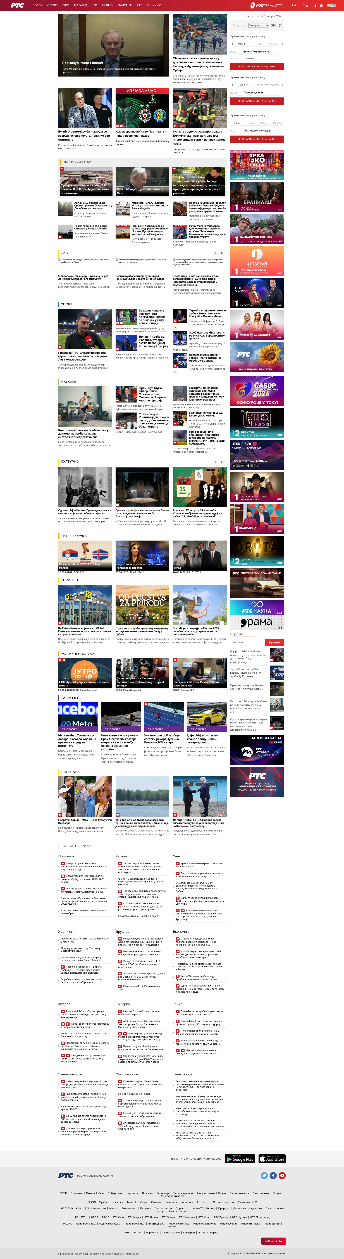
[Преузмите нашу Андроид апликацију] (240, 1158)
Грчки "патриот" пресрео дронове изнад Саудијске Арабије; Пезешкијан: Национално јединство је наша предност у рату (207, 231)
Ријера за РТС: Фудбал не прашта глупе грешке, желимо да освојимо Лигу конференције (82, 356)
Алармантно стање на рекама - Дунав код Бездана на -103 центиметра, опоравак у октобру (141, 976)
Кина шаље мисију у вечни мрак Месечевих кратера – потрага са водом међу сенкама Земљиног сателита (120, 742)
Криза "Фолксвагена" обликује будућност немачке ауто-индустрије (196, 978)
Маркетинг (152, 1232)
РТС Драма (151, 1217)
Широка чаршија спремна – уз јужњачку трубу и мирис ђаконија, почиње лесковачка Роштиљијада (85, 1131)
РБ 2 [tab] (250, 122)
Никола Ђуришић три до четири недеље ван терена (139, 1013)
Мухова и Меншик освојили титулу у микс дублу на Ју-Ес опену (196, 1052)
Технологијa (182, 1074)
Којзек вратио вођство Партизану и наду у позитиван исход (141, 133)
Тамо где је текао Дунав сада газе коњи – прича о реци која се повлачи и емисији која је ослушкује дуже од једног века (142, 823)
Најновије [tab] (237, 634)
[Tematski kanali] (257, 615)
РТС (140, 5)
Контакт (137, 1232)
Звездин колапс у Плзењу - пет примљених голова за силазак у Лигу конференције (152, 317)
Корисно (69, 580)
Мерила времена (183, 1193)
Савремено (71, 698)
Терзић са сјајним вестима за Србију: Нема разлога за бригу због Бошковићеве (207, 313)
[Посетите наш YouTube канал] (282, 1175)
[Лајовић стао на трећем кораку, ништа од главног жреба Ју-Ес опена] (180, 360)
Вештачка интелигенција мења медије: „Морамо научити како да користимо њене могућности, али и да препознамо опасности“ (200, 1085)
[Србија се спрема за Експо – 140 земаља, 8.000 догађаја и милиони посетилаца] (86, 181)
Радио (107, 5)
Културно (70, 461)
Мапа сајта (273, 1241)
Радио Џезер (272, 1223)
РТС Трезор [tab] (256, 84)
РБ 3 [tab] (263, 122)
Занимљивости (70, 1074)
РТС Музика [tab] (272, 84)
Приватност (65, 1253)
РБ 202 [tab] (277, 122)
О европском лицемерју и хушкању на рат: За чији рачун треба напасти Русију (83, 277)
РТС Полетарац (259, 1217)
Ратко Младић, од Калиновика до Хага (139, 988)
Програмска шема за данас (257, 66)
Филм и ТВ (197, 1208)
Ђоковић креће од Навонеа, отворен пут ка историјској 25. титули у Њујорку (153, 341)
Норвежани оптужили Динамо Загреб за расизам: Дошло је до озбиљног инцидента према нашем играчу (85, 1046)
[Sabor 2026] (257, 391)
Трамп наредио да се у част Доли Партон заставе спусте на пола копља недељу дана (139, 1103)
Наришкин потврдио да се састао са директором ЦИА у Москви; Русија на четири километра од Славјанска (150, 230)
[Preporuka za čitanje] (257, 583)
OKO (66, 5)
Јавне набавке (171, 1232)
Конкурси (189, 1232)
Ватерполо (171, 1202)
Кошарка (123, 1004)
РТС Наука (134, 1217)
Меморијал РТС (247, 1202)
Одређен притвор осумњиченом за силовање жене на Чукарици (81, 981)
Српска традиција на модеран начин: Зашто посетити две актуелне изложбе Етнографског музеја (142, 513)
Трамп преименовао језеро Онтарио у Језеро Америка (91, 227)
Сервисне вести (239, 1193)
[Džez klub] (257, 423)
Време (222, 1193)
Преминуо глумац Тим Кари (134, 1093)
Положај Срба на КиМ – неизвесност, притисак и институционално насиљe (84, 890)
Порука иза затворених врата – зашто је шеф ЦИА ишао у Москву (199, 875)
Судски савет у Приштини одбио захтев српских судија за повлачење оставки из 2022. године (84, 901)
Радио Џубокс (228, 1223)
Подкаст (278, 1193)
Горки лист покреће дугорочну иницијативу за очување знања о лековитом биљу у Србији (142, 631)
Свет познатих (127, 1074)
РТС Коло (204, 1217)
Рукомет (156, 1202)
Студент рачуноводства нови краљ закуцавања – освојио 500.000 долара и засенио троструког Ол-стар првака (140, 1059)
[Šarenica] (257, 519)
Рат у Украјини (206, 1193)
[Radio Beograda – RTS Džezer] (257, 455)
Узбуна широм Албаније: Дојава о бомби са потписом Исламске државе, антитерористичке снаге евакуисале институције (140, 868)
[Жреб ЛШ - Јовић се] (180, 338)
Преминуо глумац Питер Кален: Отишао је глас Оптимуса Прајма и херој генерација (152, 394)
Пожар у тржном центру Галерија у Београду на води (80, 950)
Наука (211, 1208)
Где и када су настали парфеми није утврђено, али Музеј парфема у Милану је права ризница (84, 1096)
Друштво (123, 931)
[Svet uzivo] (257, 293)
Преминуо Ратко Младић (82, 63)
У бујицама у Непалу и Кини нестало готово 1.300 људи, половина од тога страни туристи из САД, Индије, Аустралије (199, 915)
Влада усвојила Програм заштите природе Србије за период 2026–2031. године (83, 878)
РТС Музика (239, 1217)
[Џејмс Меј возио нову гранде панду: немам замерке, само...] (207, 717)
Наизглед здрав (177, 1211)
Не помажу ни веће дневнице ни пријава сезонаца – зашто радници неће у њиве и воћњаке (199, 966)
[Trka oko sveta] (257, 165)
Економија (181, 931)
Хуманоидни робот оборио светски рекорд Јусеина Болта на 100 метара (163, 739)
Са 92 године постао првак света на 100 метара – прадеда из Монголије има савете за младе (83, 1118)
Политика (66, 856)
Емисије (124, 5)
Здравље (181, 1208)
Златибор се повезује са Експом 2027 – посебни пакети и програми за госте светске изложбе (197, 631)
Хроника (65, 931)
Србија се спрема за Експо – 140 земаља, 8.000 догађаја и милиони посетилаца (85, 189)
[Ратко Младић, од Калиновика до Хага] (142, 181)
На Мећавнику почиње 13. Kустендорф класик (206, 414)
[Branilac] (257, 197)
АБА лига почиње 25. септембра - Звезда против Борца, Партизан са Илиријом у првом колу (139, 1024)
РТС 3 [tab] (272, 43)
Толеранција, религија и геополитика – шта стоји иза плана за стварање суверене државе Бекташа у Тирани (142, 894)
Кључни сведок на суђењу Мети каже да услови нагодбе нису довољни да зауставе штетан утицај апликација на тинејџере (200, 1099)
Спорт (52, 5)
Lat (294, 5)
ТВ (95, 5)
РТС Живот (168, 1217)
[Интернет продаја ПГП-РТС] (257, 750)
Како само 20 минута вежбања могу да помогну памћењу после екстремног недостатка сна (83, 433)
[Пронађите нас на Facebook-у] (273, 1175)
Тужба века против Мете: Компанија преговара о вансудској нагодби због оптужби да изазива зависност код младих (200, 1123)
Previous (232, 44)
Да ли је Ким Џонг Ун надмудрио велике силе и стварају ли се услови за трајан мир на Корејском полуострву (198, 823)
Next (282, 44)
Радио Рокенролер (204, 1223)
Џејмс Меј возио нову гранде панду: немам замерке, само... (202, 739)
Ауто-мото (203, 1202)
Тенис (177, 1004)
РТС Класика (187, 1217)
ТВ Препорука (74, 536)
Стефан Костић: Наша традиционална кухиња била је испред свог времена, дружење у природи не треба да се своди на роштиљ (196, 185)
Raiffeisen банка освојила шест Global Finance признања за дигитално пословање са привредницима (84, 631)
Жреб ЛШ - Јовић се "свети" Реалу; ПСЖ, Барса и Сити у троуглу (207, 335)
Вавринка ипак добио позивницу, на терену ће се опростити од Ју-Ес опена (199, 1042)
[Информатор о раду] (257, 782)
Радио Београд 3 (134, 1223)
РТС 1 (84, 1217)
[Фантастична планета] (257, 229)
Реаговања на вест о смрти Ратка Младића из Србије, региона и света (139, 953)
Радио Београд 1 (85, 1223)
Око (64, 253)
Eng (305, 5)
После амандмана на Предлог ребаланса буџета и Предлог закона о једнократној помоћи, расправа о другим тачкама (207, 207)
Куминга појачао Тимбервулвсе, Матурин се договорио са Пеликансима (140, 1048)
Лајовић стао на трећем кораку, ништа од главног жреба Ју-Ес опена (205, 357)
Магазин (81, 5)
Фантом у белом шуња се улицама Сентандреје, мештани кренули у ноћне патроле (140, 881)
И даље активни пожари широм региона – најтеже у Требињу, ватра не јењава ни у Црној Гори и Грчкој (140, 906)
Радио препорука (77, 654)
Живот (80, 1208)
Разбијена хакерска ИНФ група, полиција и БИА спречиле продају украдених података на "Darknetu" (81, 969)
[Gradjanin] (257, 551)
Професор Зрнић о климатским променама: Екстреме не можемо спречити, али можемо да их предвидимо (207, 437)
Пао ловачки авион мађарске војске (138, 915)
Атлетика (187, 1202)
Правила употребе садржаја (106, 1253)
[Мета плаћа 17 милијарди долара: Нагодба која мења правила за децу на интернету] (78, 717)
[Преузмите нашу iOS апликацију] (272, 1158)
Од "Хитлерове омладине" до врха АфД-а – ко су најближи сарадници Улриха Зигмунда (200, 900)
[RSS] (321, 5)
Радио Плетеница (178, 1223)
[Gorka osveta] (257, 487)
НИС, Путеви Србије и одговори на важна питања (84, 682)
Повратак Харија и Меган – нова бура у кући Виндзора (85, 821)
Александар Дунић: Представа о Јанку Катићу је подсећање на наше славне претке (139, 1125)
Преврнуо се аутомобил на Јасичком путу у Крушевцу (85, 940)
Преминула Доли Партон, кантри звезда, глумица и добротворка (139, 1114)
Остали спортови (223, 1202)
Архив (172, 1226)
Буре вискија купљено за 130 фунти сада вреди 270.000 (84, 1108)
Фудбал (64, 1004)
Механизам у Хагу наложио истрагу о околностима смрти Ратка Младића (150, 205)
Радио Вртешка (250, 1223)
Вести (37, 5)
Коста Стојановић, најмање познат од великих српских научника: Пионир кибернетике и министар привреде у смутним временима (196, 280)
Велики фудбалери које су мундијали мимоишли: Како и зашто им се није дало (140, 277)
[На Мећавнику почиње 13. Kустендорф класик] (180, 418)
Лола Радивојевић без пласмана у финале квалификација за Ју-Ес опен (197, 1032)
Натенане (70, 772)
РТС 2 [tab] (257, 43)
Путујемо (145, 1208)
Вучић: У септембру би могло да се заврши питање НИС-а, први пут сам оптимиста (84, 135)
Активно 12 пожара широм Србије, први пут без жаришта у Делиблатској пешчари (93, 205)
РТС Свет (118, 1217)
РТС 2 (94, 1217)
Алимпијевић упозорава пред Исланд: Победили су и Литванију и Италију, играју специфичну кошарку (140, 1036)
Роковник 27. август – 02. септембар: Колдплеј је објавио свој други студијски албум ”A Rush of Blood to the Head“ (197, 513)
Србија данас (116, 1193)
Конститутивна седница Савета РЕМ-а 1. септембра (84, 912)
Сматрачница (261, 1193)
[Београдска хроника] (257, 325)
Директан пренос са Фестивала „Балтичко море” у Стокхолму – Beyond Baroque (140, 682)
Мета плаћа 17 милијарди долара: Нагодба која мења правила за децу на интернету (77, 740)
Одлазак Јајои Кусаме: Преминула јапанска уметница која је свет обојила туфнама (84, 512)
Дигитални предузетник (247, 1208)
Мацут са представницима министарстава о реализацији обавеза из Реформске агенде (84, 866)
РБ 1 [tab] (237, 122)
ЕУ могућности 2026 (172, 1195)
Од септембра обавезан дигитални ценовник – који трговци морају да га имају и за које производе (200, 988)
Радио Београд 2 (109, 1223)
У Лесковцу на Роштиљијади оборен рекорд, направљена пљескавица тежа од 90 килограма (154, 420)
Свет (176, 856)
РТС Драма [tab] (241, 84)
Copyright (81, 1253)
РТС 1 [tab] (241, 43)
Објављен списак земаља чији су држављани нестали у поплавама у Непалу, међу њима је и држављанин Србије (198, 64)
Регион (121, 856)
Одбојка (142, 1202)
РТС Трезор (221, 1217)
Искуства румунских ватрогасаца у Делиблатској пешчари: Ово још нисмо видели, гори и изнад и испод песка (199, 137)
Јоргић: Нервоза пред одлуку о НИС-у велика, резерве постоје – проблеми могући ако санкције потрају (200, 954)
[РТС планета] (266, 5)
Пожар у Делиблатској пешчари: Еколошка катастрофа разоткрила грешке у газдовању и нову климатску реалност (206, 393)
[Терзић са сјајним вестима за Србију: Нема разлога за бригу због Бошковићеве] (180, 316)
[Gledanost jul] (257, 357)
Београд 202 (156, 1223)
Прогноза (239, 25)
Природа (224, 1208)
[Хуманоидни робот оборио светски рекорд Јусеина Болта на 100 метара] (164, 717)
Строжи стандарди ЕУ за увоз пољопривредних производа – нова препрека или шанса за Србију (196, 941)
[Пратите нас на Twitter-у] (264, 1175)
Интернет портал (208, 1232)
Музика (113, 1208)
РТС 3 (105, 1217)
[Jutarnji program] (257, 261)
